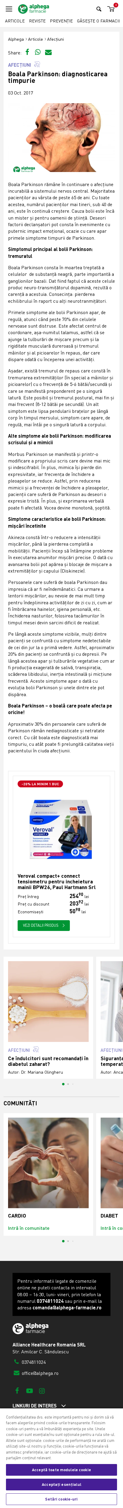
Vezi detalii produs (41, 925)
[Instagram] (42, 1390)
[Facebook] (17, 1390)
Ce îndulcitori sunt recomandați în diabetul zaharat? (48, 1061)
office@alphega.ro (40, 1373)
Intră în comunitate (29, 1228)
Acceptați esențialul (61, 1484)
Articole (15, 20)
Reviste (37, 20)
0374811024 (33, 1362)
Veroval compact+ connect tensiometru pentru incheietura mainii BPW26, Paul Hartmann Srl (57, 881)
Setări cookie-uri (61, 1499)
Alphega (16, 39)
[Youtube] (29, 1390)
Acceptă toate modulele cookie (61, 1469)
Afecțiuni (55, 39)
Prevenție (61, 20)
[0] (110, 9)
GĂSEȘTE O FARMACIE (99, 20)
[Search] (99, 9)
